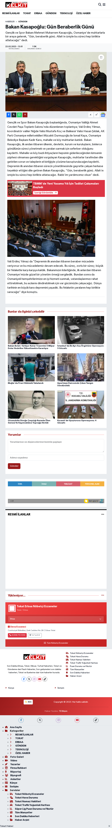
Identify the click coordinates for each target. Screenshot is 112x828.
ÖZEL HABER (83, 13)
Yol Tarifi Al (36, 635)
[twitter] (39, 720)
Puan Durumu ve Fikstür (81, 666)
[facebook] (21, 720)
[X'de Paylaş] (13, 114)
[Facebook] (23, 679)
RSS (30, 702)
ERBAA (38, 13)
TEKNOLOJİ (66, 13)
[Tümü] (102, 595)
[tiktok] (95, 720)
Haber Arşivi (76, 676)
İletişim (61, 688)
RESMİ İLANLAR (11, 13)
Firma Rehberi (18, 768)
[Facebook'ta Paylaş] (9, 114)
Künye (11, 688)
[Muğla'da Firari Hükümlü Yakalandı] (31, 367)
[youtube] (77, 720)
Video (13, 760)
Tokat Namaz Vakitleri (80, 660)
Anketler (15, 779)
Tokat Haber (6, 826)
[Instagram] (34, 679)
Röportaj (15, 772)
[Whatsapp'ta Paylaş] (19, 114)
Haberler (10, 22)
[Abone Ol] (102, 115)
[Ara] (99, 5)
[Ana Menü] (104, 5)
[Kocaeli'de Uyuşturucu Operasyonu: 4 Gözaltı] (80, 404)
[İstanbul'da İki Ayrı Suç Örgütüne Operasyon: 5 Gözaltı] (80, 330)
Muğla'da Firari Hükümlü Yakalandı (25, 383)
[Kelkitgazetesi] (16, 5)
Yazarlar (15, 764)
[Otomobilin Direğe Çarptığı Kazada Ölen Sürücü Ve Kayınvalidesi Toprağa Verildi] (31, 404)
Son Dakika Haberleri (80, 673)
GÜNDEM (51, 13)
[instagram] (58, 720)
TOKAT (27, 13)
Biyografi (15, 775)
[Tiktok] (44, 679)
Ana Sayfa (16, 727)
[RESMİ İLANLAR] (102, 514)
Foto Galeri (17, 757)
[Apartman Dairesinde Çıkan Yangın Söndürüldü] (80, 367)
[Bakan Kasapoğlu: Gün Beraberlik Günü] (56, 81)
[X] (29, 679)
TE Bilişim (63, 711)
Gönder (14, 466)
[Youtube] (39, 679)
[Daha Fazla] (25, 114)
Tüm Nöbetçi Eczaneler (57, 643)
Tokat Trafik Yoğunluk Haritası (84, 663)
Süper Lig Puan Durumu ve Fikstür (34, 809)
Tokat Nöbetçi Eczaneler (81, 653)
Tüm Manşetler (77, 669)
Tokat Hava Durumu (79, 656)
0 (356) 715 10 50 (18, 635)
